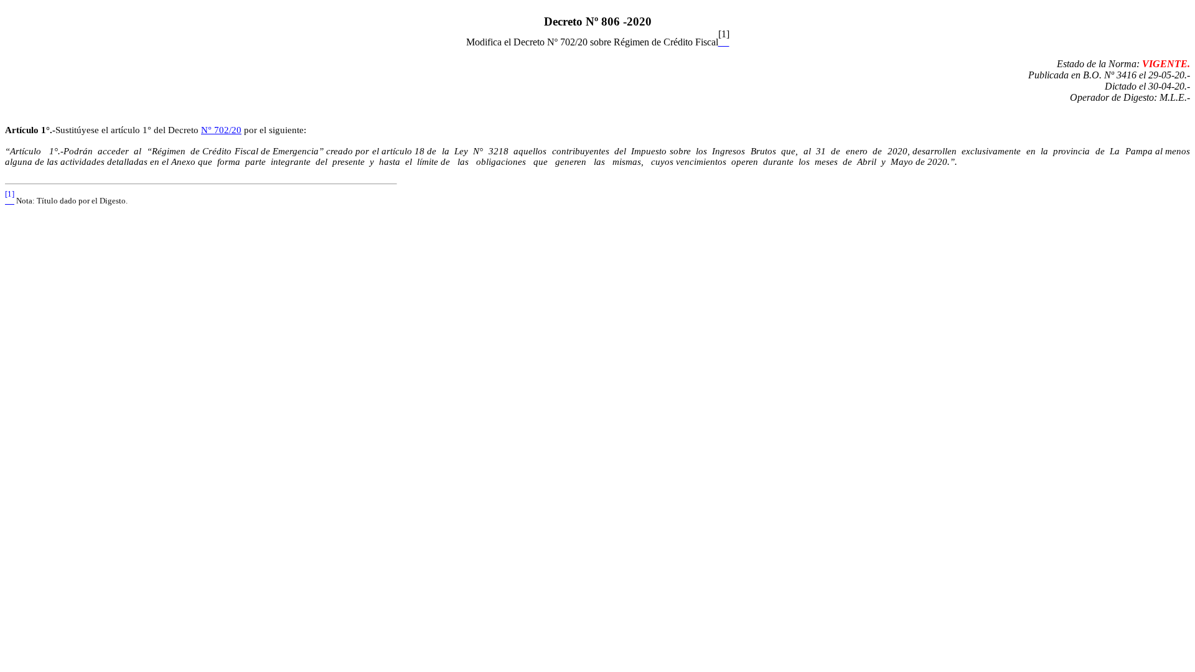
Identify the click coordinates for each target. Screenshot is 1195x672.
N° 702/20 (221, 130)
